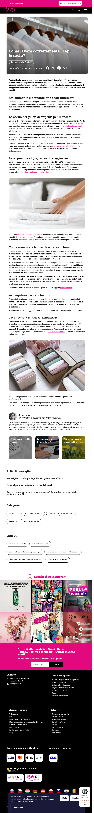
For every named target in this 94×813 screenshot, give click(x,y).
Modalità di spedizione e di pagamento (65, 680)
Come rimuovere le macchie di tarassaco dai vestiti (73, 440)
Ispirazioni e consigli (16, 513)
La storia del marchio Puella (19, 730)
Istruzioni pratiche (35, 513)
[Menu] (88, 788)
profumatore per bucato (63, 146)
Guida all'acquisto (67, 513)
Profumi (55, 725)
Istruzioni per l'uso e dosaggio (19, 719)
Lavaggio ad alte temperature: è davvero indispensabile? (44, 440)
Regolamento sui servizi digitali (63, 688)
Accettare (76, 798)
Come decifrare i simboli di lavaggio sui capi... (25, 552)
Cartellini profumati (59, 722)
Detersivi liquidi (57, 717)
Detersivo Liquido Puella (17, 544)
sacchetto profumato (56, 332)
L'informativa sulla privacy (61, 685)
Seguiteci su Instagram (50, 577)
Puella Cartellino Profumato (58, 560)
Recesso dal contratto (60, 696)
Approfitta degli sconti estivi (70, 3)
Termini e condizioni (59, 682)
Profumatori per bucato (40, 544)
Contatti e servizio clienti (18, 725)
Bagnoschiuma (57, 727)
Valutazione (13, 714)
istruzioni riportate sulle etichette (38, 172)
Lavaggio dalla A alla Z (21, 62)
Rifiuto (64, 798)
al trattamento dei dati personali (51, 659)
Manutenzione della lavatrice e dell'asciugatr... (63, 552)
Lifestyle (52, 513)
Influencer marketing (59, 690)
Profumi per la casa (59, 719)
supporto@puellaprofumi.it (19, 678)
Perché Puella (14, 727)
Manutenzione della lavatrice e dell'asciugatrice (26, 722)
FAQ (10, 717)
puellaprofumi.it (15, 684)
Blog (11, 733)
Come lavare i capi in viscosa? (20, 440)
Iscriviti (56, 665)
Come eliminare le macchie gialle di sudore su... (25, 560)
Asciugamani (56, 733)
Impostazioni (17, 807)
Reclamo (55, 693)
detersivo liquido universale (72, 126)
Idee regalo (13, 521)
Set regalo (55, 730)
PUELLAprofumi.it (16, 681)
